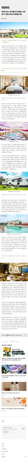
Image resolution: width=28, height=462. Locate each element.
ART (3, 446)
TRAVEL (4, 449)
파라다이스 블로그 (7, 427)
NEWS (5, 7)
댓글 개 (3, 421)
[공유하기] (6, 342)
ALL (3, 444)
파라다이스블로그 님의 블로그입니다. (10, 429)
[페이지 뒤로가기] (3, 2)
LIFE (3, 454)
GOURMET (5, 451)
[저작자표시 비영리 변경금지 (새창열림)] (17, 341)
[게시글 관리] (8, 342)
